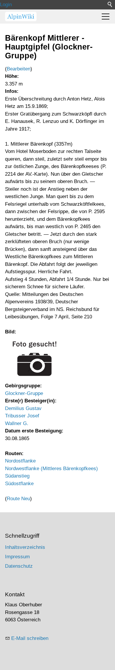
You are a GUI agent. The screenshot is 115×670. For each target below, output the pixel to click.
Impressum (17, 556)
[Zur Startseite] (21, 16)
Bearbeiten (18, 69)
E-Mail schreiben (29, 638)
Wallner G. (16, 423)
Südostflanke (19, 483)
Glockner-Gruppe (24, 393)
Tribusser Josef (22, 416)
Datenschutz (19, 566)
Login (6, 4)
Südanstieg (17, 476)
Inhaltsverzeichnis (25, 547)
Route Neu (18, 498)
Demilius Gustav (23, 408)
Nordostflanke (20, 461)
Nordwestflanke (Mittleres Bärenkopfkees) (51, 468)
